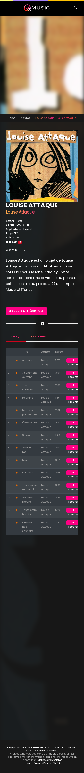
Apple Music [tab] (39, 336)
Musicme (56, 760)
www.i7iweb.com (48, 750)
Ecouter (73, 360)
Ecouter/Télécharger (27, 311)
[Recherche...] (76, 8)
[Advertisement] (42, 65)
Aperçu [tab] (16, 336)
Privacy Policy (42, 763)
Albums (25, 118)
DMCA (56, 763)
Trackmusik (43, 760)
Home (11, 118)
